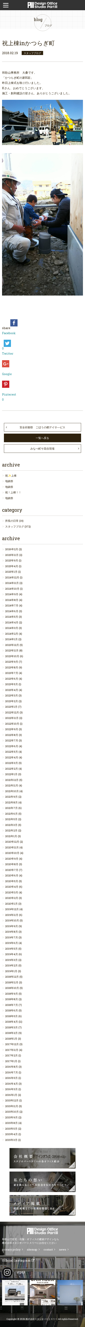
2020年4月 (11, 886)
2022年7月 (11, 740)
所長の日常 (12, 521)
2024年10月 (12, 588)
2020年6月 (11, 875)
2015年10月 (12, 1111)
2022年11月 (12, 718)
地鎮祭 (9, 481)
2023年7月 (11, 673)
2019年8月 (11, 931)
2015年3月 (11, 1140)
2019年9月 (11, 926)
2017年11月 (11, 1050)
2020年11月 (12, 847)
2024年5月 (11, 617)
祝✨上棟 (11, 475)
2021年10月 (12, 791)
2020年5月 (11, 881)
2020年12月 (12, 841)
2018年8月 (11, 999)
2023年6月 (11, 678)
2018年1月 (11, 1038)
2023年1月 (11, 706)
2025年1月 (11, 572)
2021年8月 (11, 802)
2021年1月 (11, 836)
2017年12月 (12, 1044)
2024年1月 (11, 639)
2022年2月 (11, 768)
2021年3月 (11, 825)
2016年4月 (11, 1083)
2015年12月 (12, 1100)
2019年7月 (11, 937)
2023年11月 (12, 650)
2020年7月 (11, 870)
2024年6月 (11, 611)
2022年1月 (11, 774)
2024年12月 (12, 577)
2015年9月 (11, 1117)
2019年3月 (11, 960)
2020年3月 (11, 892)
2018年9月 (11, 993)
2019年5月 (11, 948)
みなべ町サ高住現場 (42, 448)
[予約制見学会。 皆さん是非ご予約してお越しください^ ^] (42, 1292)
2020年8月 (11, 864)
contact (48, 1249)
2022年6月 (11, 746)
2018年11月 (11, 982)
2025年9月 (11, 560)
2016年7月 (11, 1072)
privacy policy (11, 1249)
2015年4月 (11, 1134)
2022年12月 (12, 712)
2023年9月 (11, 662)
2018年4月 (11, 1021)
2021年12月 (12, 780)
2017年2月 (11, 1055)
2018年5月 (11, 1016)
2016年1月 (11, 1095)
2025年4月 (11, 566)
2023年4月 (11, 690)
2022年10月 (12, 723)
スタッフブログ (14, 526)
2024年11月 (12, 583)
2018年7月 (11, 1005)
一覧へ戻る (42, 438)
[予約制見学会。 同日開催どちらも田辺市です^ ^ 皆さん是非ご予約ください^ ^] (15, 1292)
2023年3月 (11, 695)
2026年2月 (11, 549)
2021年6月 (11, 813)
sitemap (32, 1249)
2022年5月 (11, 751)
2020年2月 (11, 898)
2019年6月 (11, 943)
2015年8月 (11, 1123)
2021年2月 (11, 830)
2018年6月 (11, 1010)
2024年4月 (11, 622)
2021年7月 (11, 808)
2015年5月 (11, 1128)
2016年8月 (11, 1066)
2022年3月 (11, 763)
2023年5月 (11, 684)
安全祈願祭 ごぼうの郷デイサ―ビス (42, 427)
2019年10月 (12, 920)
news (62, 1249)
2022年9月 (11, 729)
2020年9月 (11, 858)
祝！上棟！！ (13, 492)
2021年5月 (11, 819)
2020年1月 (11, 903)
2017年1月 (11, 1061)
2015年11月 (11, 1106)
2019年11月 (11, 915)
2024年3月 (11, 628)
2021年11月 (11, 785)
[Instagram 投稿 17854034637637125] (70, 1292)
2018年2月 (11, 1033)
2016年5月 (11, 1078)
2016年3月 (11, 1089)
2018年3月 (11, 1027)
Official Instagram (16, 1260)
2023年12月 (12, 645)
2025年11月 (12, 555)
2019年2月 (11, 965)
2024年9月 (11, 594)
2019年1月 (11, 971)
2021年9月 (11, 796)
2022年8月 (11, 735)
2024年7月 (11, 605)
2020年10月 (12, 853)
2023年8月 (11, 667)
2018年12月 (12, 976)
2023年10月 (12, 656)
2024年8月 (11, 600)
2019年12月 (12, 909)
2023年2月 (11, 701)
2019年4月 (11, 954)
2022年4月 (11, 757)
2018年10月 (12, 988)
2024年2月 (11, 633)
